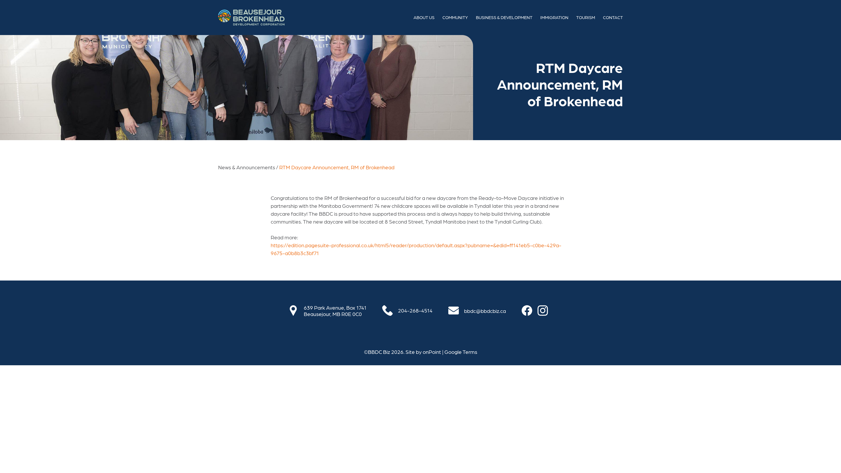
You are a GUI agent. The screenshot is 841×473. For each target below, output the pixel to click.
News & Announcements (246, 167)
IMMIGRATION (554, 17)
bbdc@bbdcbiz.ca (485, 310)
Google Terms (460, 351)
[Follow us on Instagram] (545, 310)
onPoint (432, 351)
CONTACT (613, 17)
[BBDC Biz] (251, 17)
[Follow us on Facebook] (529, 310)
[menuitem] (424, 17)
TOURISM (585, 17)
